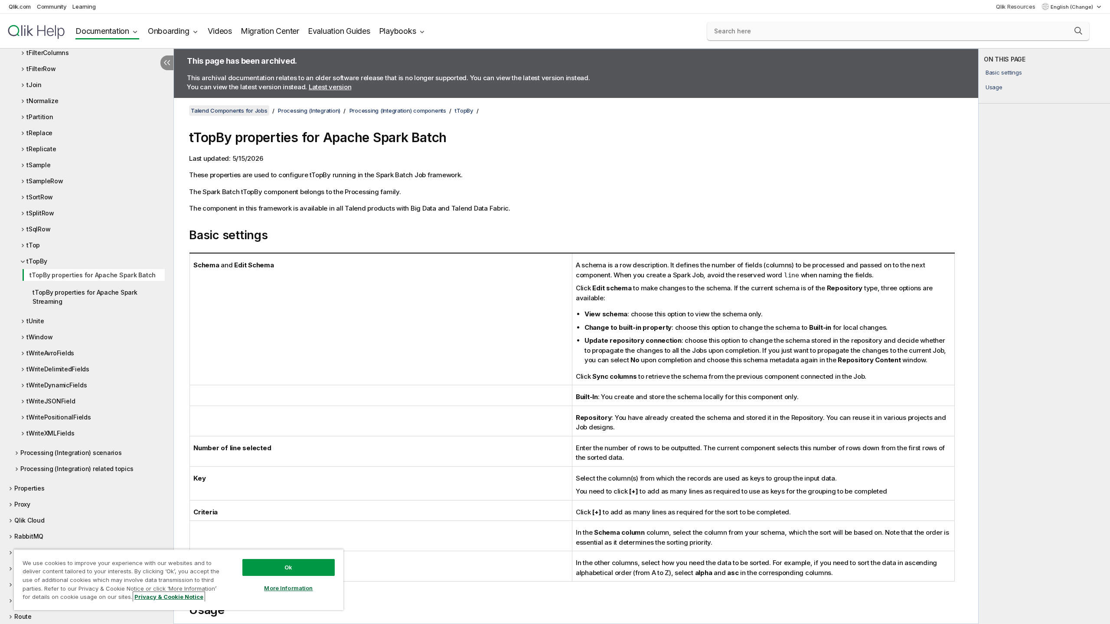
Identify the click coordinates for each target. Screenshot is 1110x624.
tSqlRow (38, 229)
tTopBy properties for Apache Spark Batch (92, 275)
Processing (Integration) (309, 110)
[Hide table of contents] (166, 62)
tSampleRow (44, 181)
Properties (29, 488)
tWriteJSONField (50, 401)
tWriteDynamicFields (56, 385)
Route (23, 616)
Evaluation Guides (339, 31)
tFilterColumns (47, 52)
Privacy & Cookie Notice (168, 596)
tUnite (35, 321)
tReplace (39, 132)
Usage (994, 87)
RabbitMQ (28, 536)
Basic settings (1004, 72)
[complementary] (1044, 336)
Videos (220, 31)
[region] (178, 579)
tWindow (39, 337)
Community (52, 6)
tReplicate (41, 149)
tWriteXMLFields (50, 433)
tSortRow (39, 197)
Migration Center (270, 31)
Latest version (330, 87)
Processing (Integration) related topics (76, 468)
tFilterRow (41, 68)
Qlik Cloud (29, 520)
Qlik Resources (1015, 6)
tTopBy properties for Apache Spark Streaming (85, 297)
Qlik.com (20, 6)
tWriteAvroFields (50, 353)
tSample (38, 165)
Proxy (22, 504)
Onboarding (168, 31)
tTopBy (36, 261)
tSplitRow (40, 213)
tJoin (34, 84)
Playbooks (397, 31)
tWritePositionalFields (58, 417)
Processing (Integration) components (397, 110)
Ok (288, 567)
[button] (1078, 30)
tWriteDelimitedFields (57, 369)
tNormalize (42, 100)
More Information (288, 588)
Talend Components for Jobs (229, 110)
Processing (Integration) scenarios (71, 452)
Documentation (102, 31)
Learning (83, 6)
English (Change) (1072, 7)
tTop (33, 245)
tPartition (39, 116)
